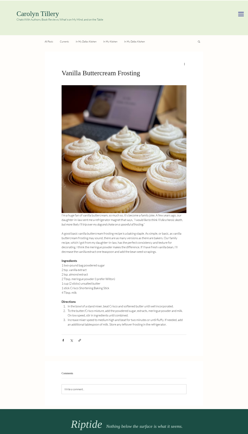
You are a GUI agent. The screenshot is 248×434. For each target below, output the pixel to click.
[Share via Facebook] (63, 340)
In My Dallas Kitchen (86, 41)
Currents (64, 41)
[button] (241, 14)
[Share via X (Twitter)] (71, 340)
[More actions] (184, 64)
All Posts (49, 41)
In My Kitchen (110, 41)
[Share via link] (79, 340)
